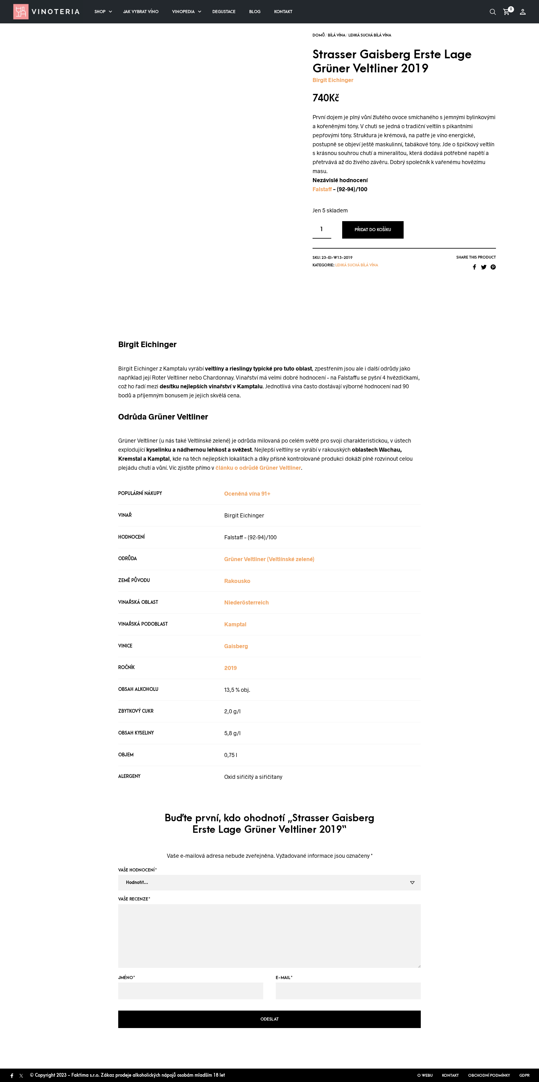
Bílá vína (336, 35)
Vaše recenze (134, 899)
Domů (319, 35)
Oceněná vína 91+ (247, 493)
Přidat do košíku (373, 229)
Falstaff (322, 189)
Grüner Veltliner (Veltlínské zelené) (269, 559)
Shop (100, 11)
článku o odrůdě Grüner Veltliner (258, 467)
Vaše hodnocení (137, 870)
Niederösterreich (246, 602)
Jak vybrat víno (140, 11)
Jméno (126, 977)
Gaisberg (236, 646)
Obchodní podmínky (489, 1075)
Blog (254, 11)
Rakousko (237, 580)
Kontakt (283, 11)
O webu (425, 1075)
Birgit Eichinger (333, 79)
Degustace (224, 11)
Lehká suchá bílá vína (369, 35)
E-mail (284, 977)
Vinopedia (183, 11)
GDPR (524, 1075)
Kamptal (235, 624)
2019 (230, 667)
